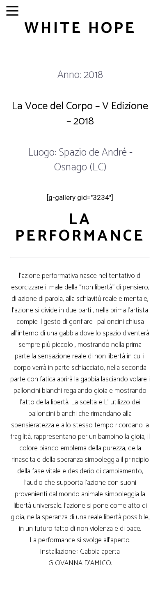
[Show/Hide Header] (12, 11)
